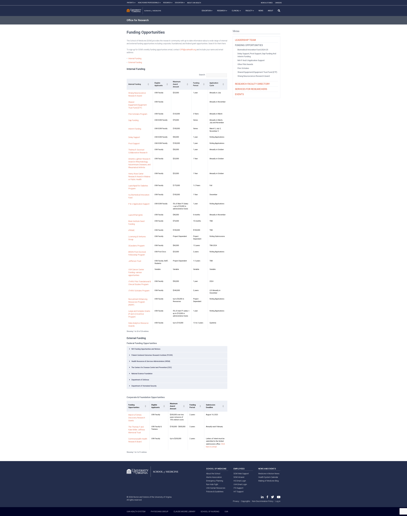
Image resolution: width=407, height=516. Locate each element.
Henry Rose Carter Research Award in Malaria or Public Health (139, 177)
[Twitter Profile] (272, 497)
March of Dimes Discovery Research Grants (136, 418)
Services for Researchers (251, 89)
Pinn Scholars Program (137, 114)
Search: (202, 75)
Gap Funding (133, 120)
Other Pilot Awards (245, 64)
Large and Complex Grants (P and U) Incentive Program (139, 314)
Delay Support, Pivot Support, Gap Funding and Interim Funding (257, 55)
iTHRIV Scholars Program (138, 290)
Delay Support (134, 137)
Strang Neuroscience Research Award (254, 76)
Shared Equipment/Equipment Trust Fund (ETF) (137, 105)
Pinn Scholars (243, 68)
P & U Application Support (139, 204)
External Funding (135, 62)
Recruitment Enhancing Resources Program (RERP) (137, 302)
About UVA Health (194, 3)
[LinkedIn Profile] (262, 497)
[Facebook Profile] (267, 497)
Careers (278, 3)
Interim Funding (134, 129)
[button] (148, 84)
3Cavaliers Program (136, 246)
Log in (277, 501)
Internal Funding (134, 58)
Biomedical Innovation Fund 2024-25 (253, 50)
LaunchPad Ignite (135, 215)
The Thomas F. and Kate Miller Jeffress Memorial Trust (136, 430)
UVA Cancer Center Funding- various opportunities (136, 272)
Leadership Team (245, 40)
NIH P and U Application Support (251, 60)
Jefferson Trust (134, 261)
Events (239, 94)
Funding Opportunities (249, 45)
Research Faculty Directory (252, 84)
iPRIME (131, 230)
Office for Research (138, 20)
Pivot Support (134, 143)
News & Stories (267, 3)
